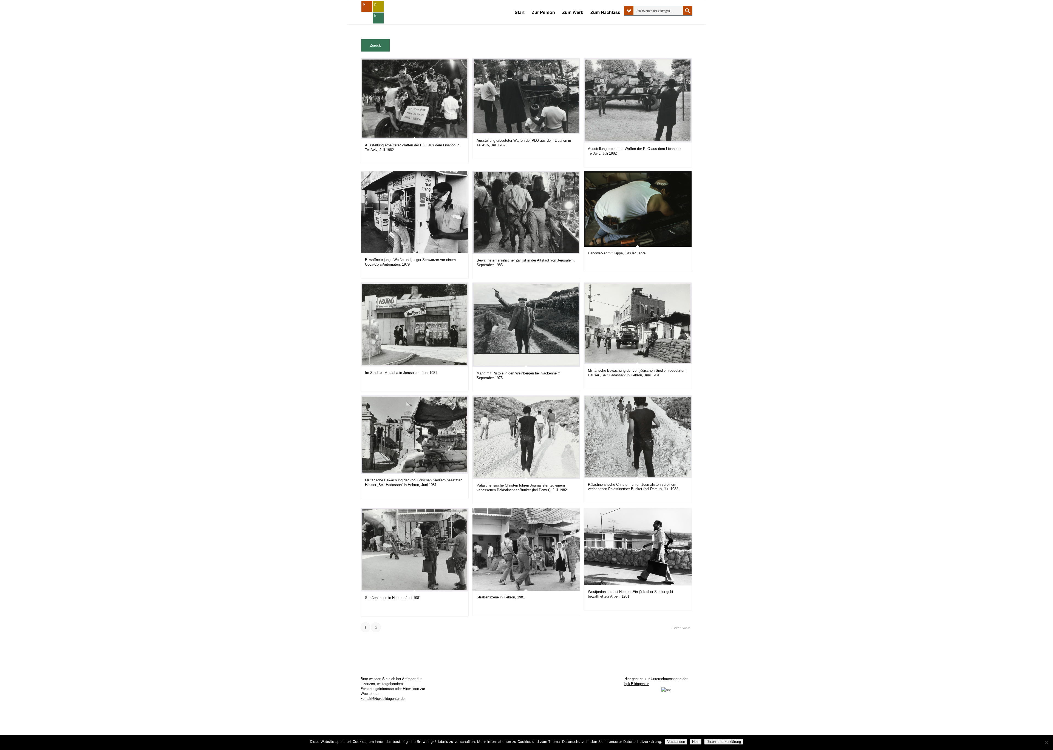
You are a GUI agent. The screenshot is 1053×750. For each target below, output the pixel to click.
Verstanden (676, 742)
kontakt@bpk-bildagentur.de (382, 698)
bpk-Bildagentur (636, 683)
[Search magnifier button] (687, 10)
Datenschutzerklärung (723, 742)
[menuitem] (519, 12)
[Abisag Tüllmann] (373, 12)
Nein (695, 742)
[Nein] (1046, 742)
